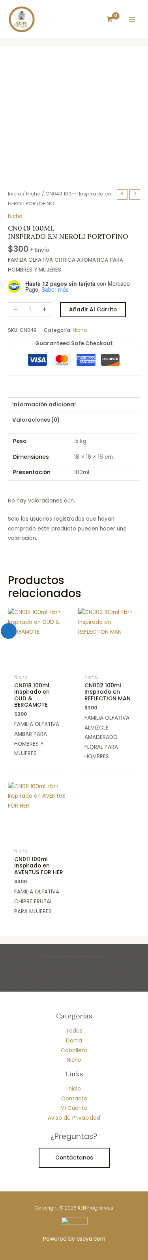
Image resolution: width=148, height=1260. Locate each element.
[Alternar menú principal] (132, 19)
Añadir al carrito (93, 309)
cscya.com (91, 1239)
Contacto (74, 1098)
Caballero (74, 1050)
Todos (74, 1031)
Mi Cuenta (74, 1108)
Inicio (14, 193)
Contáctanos (74, 1157)
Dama (74, 1040)
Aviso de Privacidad (74, 1118)
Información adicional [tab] (44, 404)
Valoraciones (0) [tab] (36, 420)
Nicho (33, 193)
